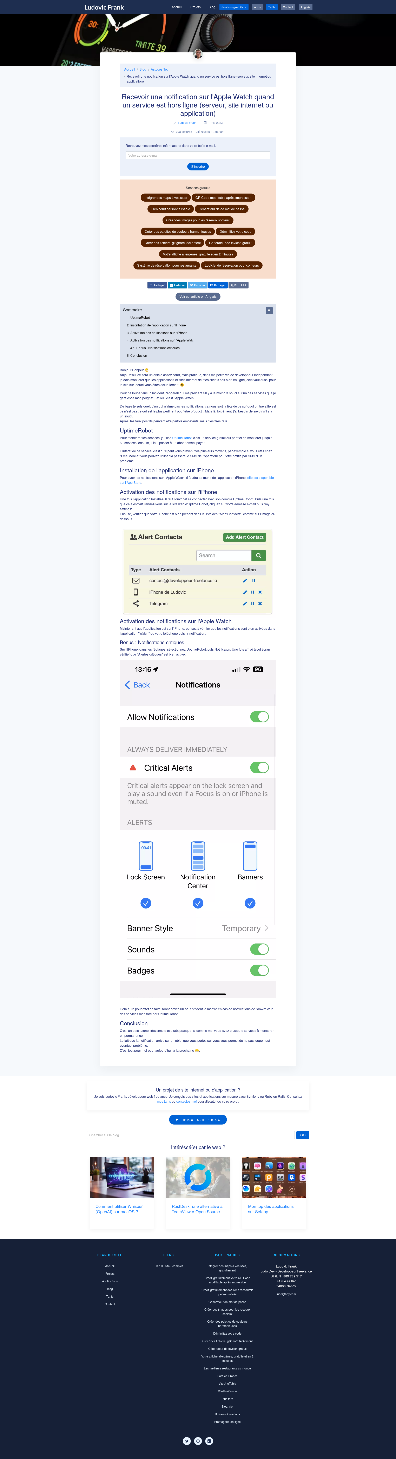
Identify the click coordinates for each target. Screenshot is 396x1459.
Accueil (177, 7)
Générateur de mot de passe (227, 1302)
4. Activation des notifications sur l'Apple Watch (161, 340)
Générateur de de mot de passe (222, 209)
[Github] (198, 1441)
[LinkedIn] (209, 1441)
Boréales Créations (227, 1414)
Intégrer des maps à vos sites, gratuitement (227, 1268)
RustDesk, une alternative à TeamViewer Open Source (197, 1208)
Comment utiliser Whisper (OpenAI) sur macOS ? (119, 1208)
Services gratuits (233, 7)
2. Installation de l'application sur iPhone (156, 325)
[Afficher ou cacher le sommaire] (269, 310)
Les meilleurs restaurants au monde (227, 1368)
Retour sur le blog (200, 1120)
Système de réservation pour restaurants (166, 265)
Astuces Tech (160, 69)
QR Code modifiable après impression (223, 197)
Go (303, 1135)
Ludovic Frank (187, 123)
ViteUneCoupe (227, 1391)
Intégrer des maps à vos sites (166, 197)
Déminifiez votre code (235, 231)
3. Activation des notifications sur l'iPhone (157, 332)
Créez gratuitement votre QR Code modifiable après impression (227, 1280)
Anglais (305, 7)
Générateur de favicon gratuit (230, 242)
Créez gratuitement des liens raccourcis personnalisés (227, 1292)
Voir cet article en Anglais (198, 296)
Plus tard (227, 1399)
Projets (195, 7)
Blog (212, 7)
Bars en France (227, 1376)
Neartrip (227, 1406)
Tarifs (271, 7)
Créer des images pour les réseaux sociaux (198, 220)
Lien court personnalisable (170, 209)
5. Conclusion (137, 355)
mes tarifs (164, 1101)
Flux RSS (239, 285)
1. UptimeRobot (138, 317)
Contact (288, 7)
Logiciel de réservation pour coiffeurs (232, 265)
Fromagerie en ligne (227, 1422)
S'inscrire (198, 166)
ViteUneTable (227, 1383)
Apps (257, 7)
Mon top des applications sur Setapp (271, 1208)
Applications (110, 1281)
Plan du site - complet (168, 1266)
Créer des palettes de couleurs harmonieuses (178, 231)
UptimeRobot (182, 437)
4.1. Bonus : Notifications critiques (155, 347)
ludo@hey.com (286, 1294)
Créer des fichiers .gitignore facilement (173, 242)
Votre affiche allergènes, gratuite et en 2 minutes (198, 254)
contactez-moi (186, 1101)
